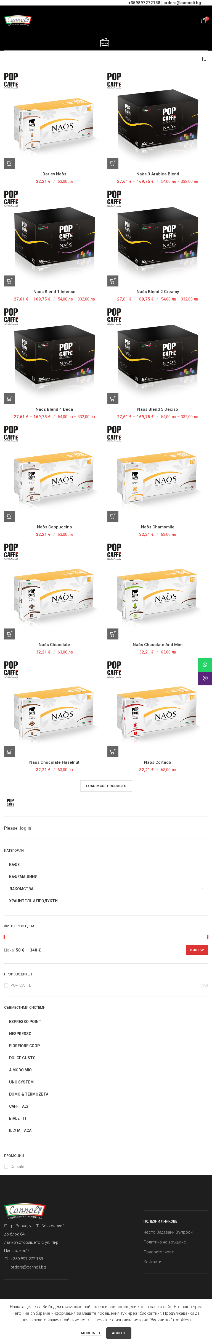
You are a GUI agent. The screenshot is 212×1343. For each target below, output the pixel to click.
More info (91, 1333)
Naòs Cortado (157, 762)
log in (25, 828)
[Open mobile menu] (105, 42)
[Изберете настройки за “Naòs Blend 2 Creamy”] (112, 280)
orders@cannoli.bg (182, 2)
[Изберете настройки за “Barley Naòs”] (9, 163)
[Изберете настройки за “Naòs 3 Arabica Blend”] (112, 163)
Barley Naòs (54, 174)
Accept (119, 1333)
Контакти (152, 1261)
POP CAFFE (20, 985)
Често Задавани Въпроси (168, 1232)
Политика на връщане (165, 1242)
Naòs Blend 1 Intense (54, 291)
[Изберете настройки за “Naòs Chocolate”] (9, 633)
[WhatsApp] (205, 665)
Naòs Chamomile (157, 527)
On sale (17, 1166)
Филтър (197, 950)
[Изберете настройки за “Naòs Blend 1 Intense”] (9, 280)
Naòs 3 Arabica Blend (157, 174)
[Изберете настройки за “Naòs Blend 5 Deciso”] (112, 398)
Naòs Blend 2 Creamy (158, 291)
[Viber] (205, 678)
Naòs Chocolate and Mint (158, 644)
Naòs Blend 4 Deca (54, 409)
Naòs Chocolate (54, 644)
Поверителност (159, 1252)
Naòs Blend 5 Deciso (157, 409)
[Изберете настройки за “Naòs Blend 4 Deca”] (9, 398)
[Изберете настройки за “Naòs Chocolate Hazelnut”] (9, 751)
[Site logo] (18, 20)
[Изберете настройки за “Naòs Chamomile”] (112, 516)
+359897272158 (144, 2)
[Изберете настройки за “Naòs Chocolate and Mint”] (112, 633)
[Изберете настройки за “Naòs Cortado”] (112, 751)
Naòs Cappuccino (54, 527)
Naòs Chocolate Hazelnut (54, 762)
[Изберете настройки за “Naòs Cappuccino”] (9, 516)
